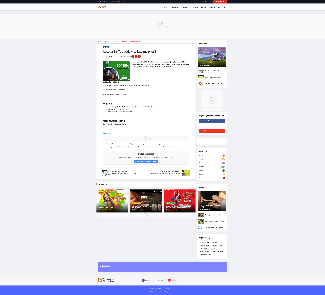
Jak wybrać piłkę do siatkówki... (214, 227)
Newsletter (220, 1)
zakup (163, 147)
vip (171, 144)
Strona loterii (107, 133)
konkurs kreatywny (205, 251)
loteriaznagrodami (159, 144)
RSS (124, 1)
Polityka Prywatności (105, 1)
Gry (219, 7)
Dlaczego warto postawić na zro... (215, 215)
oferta (126, 144)
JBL (118, 147)
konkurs (202, 242)
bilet (167, 144)
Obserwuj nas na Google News (146, 161)
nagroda (214, 245)
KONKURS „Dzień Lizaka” (106, 207)
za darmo (206, 248)
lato (153, 147)
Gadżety (212, 7)
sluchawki (140, 147)
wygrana (214, 242)
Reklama (114, 1)
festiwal (176, 144)
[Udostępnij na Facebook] (132, 56)
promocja (119, 144)
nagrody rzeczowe (218, 251)
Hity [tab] (213, 140)
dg (201, 248)
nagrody (149, 144)
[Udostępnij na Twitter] (136, 56)
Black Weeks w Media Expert (213, 77)
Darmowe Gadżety (104, 41)
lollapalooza (184, 144)
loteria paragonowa (205, 254)
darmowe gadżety (205, 245)
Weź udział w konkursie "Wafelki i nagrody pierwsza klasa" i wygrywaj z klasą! (178, 206)
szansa (137, 144)
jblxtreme (123, 147)
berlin (107, 147)
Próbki (165, 7)
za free (213, 248)
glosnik (113, 147)
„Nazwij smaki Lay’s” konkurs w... (215, 83)
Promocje (185, 7)
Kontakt (119, 1)
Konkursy (195, 7)
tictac (107, 144)
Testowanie (174, 7)
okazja (131, 144)
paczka (158, 147)
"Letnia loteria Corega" (212, 71)
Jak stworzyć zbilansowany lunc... (215, 221)
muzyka (147, 147)
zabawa (169, 147)
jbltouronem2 (132, 147)
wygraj (143, 144)
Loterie (203, 7)
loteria (113, 144)
